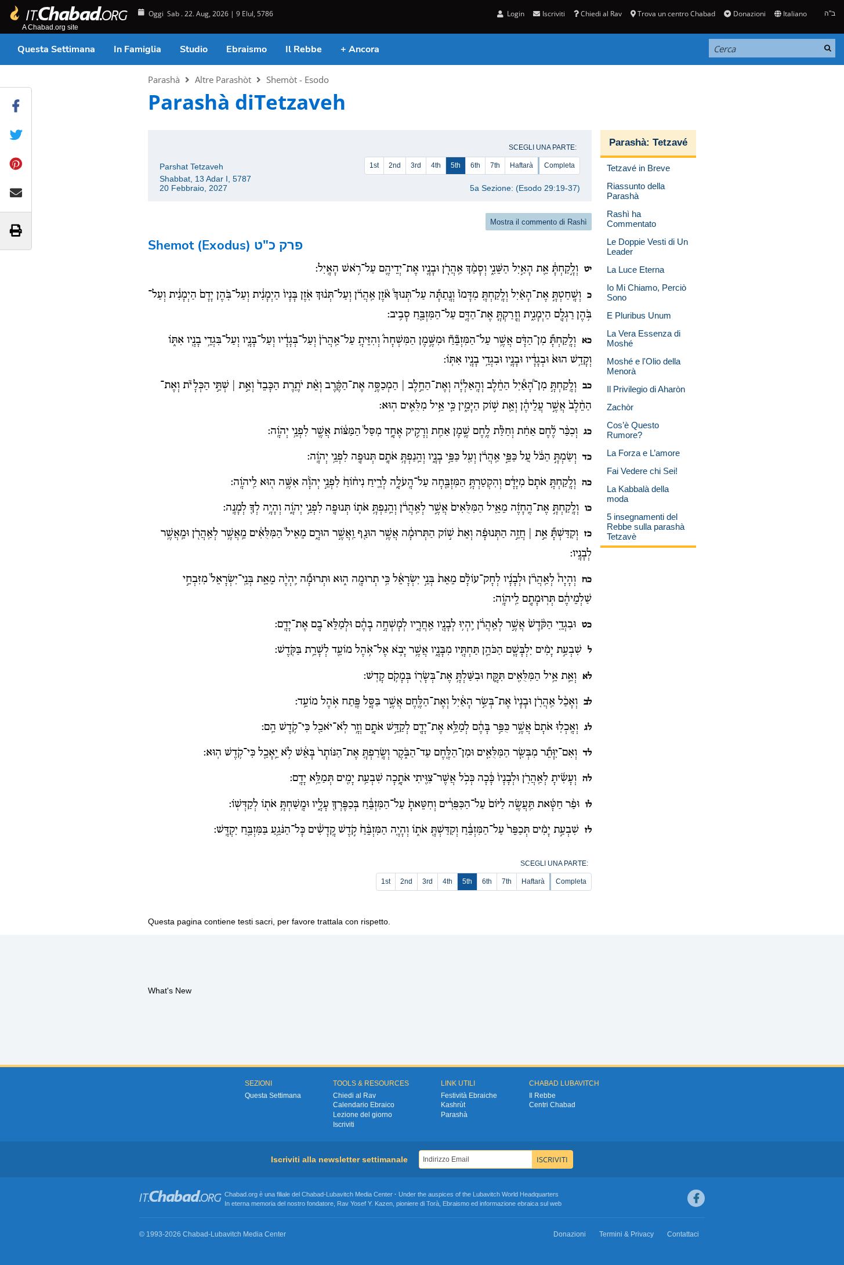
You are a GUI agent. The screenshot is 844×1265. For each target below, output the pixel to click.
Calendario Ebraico (363, 1105)
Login (514, 14)
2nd (395, 165)
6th (475, 165)
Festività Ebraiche (469, 1095)
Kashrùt (453, 1105)
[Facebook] (696, 1198)
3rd (416, 165)
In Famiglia (137, 49)
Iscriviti (343, 1125)
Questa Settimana (56, 49)
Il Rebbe (303, 49)
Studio (194, 49)
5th (456, 165)
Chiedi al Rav (601, 14)
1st (374, 165)
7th (495, 165)
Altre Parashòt (223, 79)
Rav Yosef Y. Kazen (365, 1203)
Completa (559, 165)
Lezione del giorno (362, 1115)
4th (436, 165)
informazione (498, 1203)
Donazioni (749, 14)
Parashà (164, 79)
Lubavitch (339, 1194)
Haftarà (521, 165)
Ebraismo (246, 49)
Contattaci (683, 1234)
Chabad (313, 1194)
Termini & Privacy (626, 1234)
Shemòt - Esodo (297, 79)
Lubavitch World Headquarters (516, 1194)
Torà (432, 1203)
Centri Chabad (552, 1105)
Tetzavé (670, 142)
